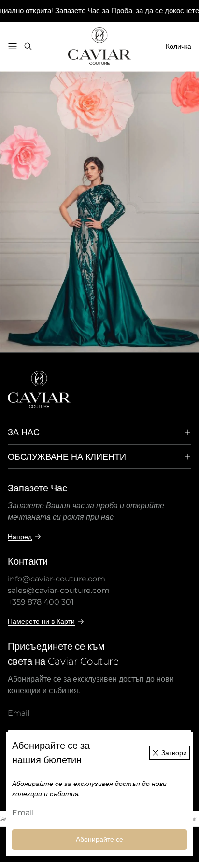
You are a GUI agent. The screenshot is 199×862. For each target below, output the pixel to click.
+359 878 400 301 (41, 601)
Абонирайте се (99, 839)
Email (23, 812)
